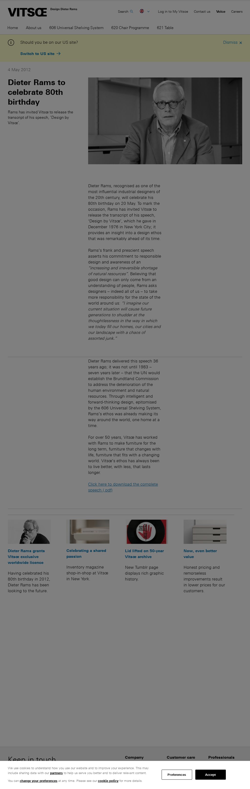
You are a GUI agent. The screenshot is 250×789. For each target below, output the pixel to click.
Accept (210, 774)
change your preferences (38, 781)
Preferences (176, 774)
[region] (125, 775)
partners (56, 773)
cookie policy (108, 781)
